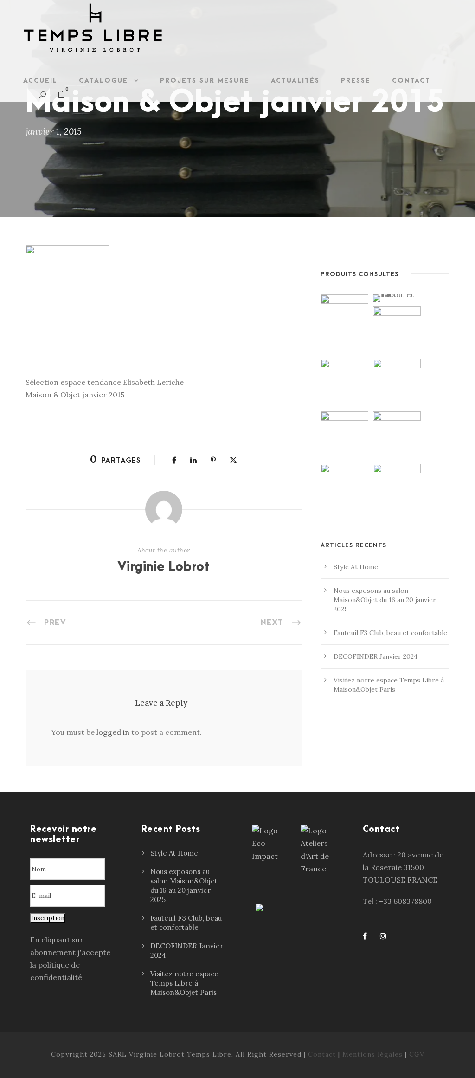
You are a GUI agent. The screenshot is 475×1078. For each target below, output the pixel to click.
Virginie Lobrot (163, 567)
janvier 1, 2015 (54, 131)
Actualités (295, 80)
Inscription (47, 918)
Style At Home (356, 567)
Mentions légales (372, 1054)
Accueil (40, 80)
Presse (356, 80)
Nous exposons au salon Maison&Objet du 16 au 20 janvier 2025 (385, 599)
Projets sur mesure (205, 80)
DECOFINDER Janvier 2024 (375, 656)
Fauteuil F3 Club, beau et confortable (390, 633)
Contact (411, 80)
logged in (112, 732)
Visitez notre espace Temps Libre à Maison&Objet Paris (184, 983)
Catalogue (103, 80)
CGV (416, 1054)
